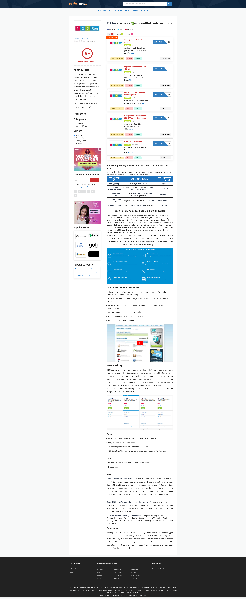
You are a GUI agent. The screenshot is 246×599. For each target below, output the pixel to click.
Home (103, 10)
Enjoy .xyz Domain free (133, 141)
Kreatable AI (134, 572)
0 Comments (166, 59)
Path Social (100, 569)
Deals (130, 34)
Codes (120, 34)
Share (130, 59)
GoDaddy (73, 576)
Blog (146, 10)
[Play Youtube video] (140, 343)
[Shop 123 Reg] (87, 29)
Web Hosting (92, 272)
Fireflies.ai (99, 578)
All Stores (133, 10)
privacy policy (85, 187)
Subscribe (94, 180)
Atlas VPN (134, 578)
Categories (116, 10)
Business (78, 269)
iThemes (116, 578)
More (133, 54)
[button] (111, 29)
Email (139, 59)
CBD (89, 275)
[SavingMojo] (78, 4)
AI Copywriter (79, 275)
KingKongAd (134, 569)
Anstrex (72, 580)
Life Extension (118, 572)
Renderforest (117, 569)
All (110, 34)
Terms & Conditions (159, 568)
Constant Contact (119, 575)
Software (78, 272)
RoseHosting (100, 575)
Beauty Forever (135, 575)
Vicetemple (73, 568)
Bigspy (72, 572)
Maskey (99, 572)
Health (90, 269)
